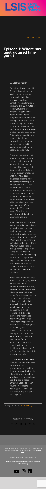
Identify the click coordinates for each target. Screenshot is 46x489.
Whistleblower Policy (24, 461)
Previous (30, 38)
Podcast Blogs (27, 405)
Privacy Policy (11, 461)
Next (38, 38)
